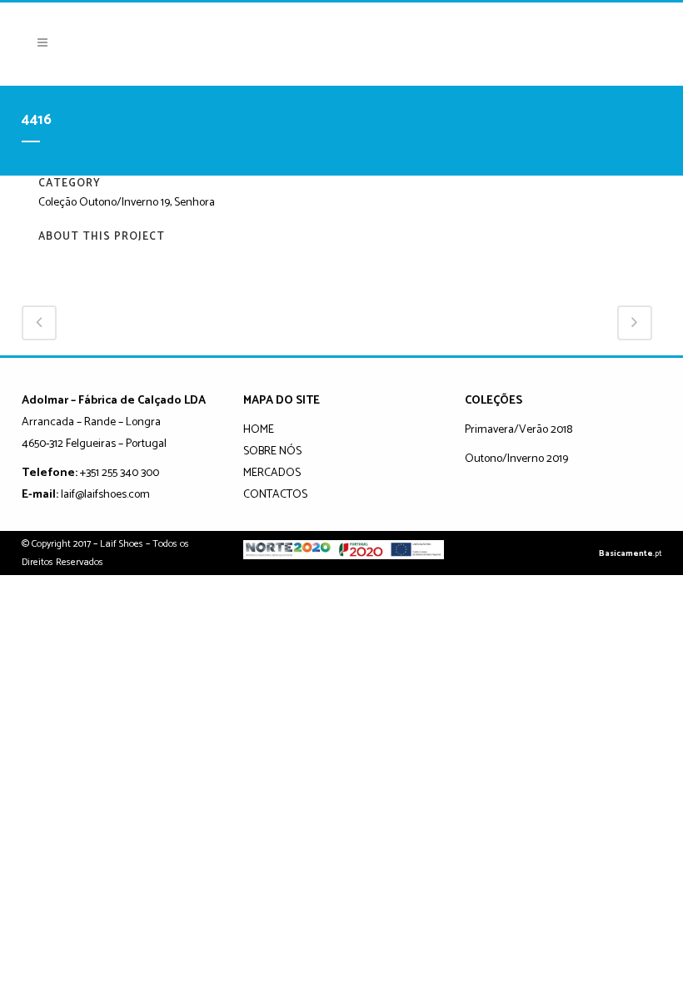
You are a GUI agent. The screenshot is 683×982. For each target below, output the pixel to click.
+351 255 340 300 (119, 473)
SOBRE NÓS (272, 451)
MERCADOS (272, 473)
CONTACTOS (275, 494)
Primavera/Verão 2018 (518, 429)
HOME (258, 429)
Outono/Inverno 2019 (516, 459)
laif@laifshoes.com (105, 494)
